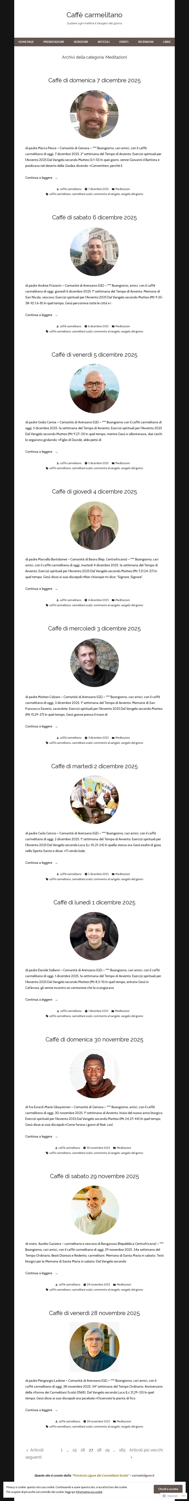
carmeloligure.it (143, 1475)
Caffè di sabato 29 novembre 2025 (94, 1176)
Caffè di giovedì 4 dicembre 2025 (94, 491)
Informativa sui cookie (89, 1492)
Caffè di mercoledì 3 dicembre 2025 (94, 628)
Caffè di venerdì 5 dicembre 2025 (94, 354)
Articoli (104, 42)
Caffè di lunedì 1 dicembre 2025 (94, 902)
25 (75, 1450)
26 (83, 1450)
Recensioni (145, 42)
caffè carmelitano (71, 189)
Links (166, 42)
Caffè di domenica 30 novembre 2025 (94, 1039)
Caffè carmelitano (94, 15)
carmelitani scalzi (82, 194)
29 (107, 1450)
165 (122, 1450)
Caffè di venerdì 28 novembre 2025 (94, 1313)
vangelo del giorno (132, 194)
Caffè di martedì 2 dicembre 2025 (94, 766)
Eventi (123, 42)
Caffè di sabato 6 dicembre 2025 (94, 217)
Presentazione (53, 42)
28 (99, 1450)
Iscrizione (81, 42)
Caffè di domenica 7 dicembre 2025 (94, 80)
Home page (26, 42)
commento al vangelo (107, 194)
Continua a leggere (39, 178)
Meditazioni (122, 189)
